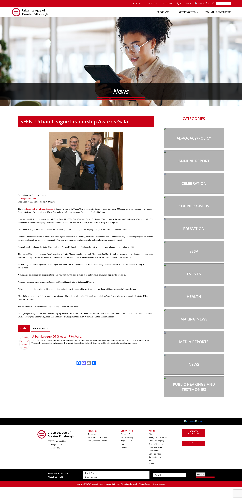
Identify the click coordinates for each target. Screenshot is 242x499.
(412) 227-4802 (54, 448)
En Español (203, 3)
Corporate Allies (155, 454)
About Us (137, 3)
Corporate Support (127, 434)
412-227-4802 (185, 3)
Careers (123, 447)
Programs (163, 12)
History (151, 434)
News (151, 460)
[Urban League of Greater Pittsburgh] (24, 344)
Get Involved (187, 12)
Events (151, 3)
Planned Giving (126, 437)
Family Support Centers (97, 441)
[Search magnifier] (213, 3)
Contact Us (166, 3)
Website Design (144, 484)
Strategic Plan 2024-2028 (159, 437)
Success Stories (155, 457)
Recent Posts (40, 328)
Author (24, 328)
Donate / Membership (218, 12)
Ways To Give (126, 441)
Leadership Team (155, 447)
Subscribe (200, 474)
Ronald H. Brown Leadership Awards (40, 209)
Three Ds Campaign (156, 441)
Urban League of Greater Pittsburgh (57, 336)
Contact (193, 442)
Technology (92, 434)
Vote (122, 444)
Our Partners (154, 450)
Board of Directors (156, 444)
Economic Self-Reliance (97, 437)
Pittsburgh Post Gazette (27, 198)
